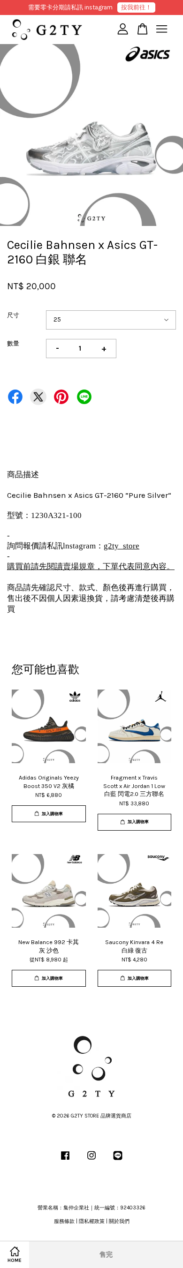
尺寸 (13, 315)
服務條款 (64, 1221)
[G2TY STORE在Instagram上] (91, 1160)
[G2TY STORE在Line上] (117, 1160)
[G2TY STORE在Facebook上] (65, 1160)
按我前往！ (136, 7)
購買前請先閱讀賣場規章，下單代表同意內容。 (91, 566)
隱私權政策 (92, 1221)
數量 (13, 343)
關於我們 (119, 1221)
